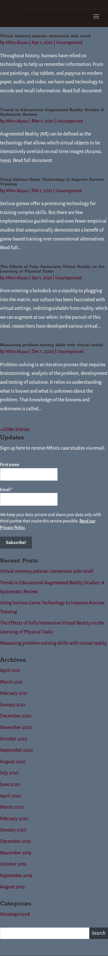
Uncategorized (69, 42)
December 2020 (15, 716)
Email (6, 489)
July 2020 (9, 773)
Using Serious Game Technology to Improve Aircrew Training (52, 182)
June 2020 (10, 784)
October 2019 (13, 864)
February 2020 (14, 818)
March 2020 (11, 807)
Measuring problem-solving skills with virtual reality (51, 345)
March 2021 (11, 682)
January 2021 (12, 704)
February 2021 (13, 693)
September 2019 (16, 875)
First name (9, 464)
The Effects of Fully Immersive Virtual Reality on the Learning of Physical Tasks (52, 269)
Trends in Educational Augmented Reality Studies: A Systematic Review (52, 112)
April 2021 (10, 670)
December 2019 (15, 841)
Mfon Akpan (17, 42)
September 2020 (16, 750)
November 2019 (15, 853)
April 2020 (10, 796)
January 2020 (13, 830)
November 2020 (16, 727)
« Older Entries (15, 429)
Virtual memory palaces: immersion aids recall (45, 36)
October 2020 (13, 739)
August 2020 (12, 761)
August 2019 (12, 887)
